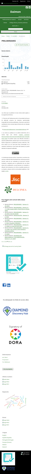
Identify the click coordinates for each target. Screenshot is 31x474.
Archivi (8, 36)
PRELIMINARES (18, 204)
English (4, 435)
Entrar (28, 1)
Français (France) (6, 442)
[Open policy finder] (15, 179)
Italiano (4, 444)
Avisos (5, 22)
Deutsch (4, 447)
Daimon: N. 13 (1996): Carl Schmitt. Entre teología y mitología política (17, 229)
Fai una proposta (7, 369)
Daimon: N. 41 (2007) (10, 238)
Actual (19, 19)
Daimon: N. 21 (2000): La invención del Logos (17, 225)
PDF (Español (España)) (22, 44)
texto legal (4, 138)
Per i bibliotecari (6, 362)
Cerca (15, 31)
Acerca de (15, 25)
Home (3, 36)
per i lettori (5, 357)
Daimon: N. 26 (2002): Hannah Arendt (17, 213)
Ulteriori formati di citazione (9, 96)
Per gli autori (5, 359)
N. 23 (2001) (14, 36)
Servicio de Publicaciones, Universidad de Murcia (14, 129)
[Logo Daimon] (15, 189)
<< (2, 241)
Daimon (15, 12)
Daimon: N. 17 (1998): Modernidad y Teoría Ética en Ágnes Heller (17, 209)
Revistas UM (15, 1)
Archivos (26, 19)
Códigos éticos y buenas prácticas (18, 22)
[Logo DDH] (15, 316)
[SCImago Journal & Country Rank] (11, 246)
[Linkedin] (9, 286)
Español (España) (6, 437)
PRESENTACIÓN (18, 215)
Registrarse (22, 1)
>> (11, 241)
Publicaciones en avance (9, 19)
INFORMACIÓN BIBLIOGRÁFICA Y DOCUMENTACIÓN (14, 236)
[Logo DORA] (15, 347)
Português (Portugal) (7, 440)
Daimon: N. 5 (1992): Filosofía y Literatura (17, 222)
